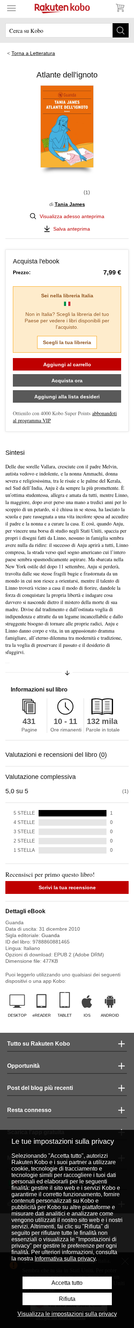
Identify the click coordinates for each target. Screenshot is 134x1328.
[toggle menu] (11, 8)
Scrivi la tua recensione (67, 887)
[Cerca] (121, 30)
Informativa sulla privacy (65, 1259)
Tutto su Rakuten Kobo (38, 1044)
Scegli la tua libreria (67, 342)
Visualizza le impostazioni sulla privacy (67, 1314)
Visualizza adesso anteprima (72, 216)
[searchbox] (67, 30)
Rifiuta (67, 1299)
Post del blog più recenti (40, 1088)
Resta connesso (29, 1110)
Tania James (70, 204)
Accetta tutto (67, 1283)
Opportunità (23, 1066)
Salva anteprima (71, 229)
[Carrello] (120, 8)
